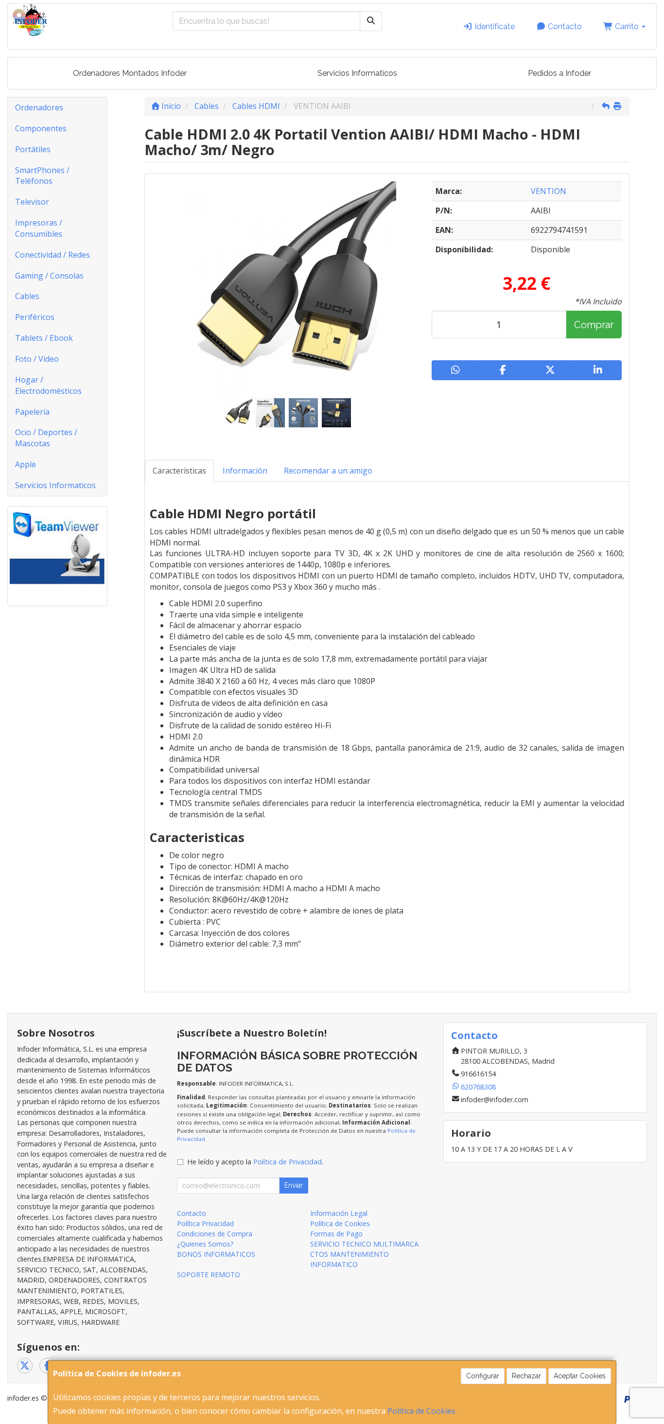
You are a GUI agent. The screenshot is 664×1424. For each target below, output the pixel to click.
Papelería (32, 411)
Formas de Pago (336, 1233)
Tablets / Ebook (44, 338)
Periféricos (34, 317)
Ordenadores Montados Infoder (130, 73)
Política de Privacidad (287, 1161)
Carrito (627, 26)
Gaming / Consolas (49, 275)
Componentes (41, 128)
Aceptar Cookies (580, 1376)
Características (179, 470)
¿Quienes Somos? (205, 1243)
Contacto (564, 26)
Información (245, 470)
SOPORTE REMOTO (208, 1274)
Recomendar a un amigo (328, 470)
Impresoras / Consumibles (38, 228)
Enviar (293, 1185)
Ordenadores (39, 107)
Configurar (482, 1376)
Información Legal (338, 1213)
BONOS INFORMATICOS (216, 1254)
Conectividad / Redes (52, 254)
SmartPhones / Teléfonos (42, 176)
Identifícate (493, 26)
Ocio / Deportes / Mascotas (46, 438)
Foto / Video (37, 358)
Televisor (32, 201)
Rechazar (526, 1376)
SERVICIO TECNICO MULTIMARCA (364, 1243)
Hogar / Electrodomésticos (48, 385)
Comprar (593, 325)
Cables (27, 296)
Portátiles (33, 149)
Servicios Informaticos (357, 73)
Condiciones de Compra (214, 1233)
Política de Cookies (421, 1411)
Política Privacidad (205, 1223)
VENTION (548, 191)
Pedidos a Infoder (559, 73)
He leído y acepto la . (255, 1161)
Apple (25, 464)
